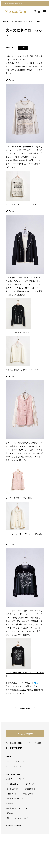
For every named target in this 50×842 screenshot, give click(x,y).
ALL (7, 761)
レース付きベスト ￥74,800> (19, 498)
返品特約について (13, 813)
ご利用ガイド (11, 794)
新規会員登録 (28, 794)
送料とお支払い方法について (17, 818)
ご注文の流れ (30, 789)
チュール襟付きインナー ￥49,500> (22, 370)
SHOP (21, 779)
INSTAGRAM (16, 748)
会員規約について (13, 803)
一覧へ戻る (25, 708)
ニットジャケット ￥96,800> (19, 332)
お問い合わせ (27, 733)
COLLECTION (11, 766)
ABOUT (9, 779)
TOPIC (27, 784)
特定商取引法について (14, 808)
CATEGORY (21, 761)
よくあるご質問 (12, 789)
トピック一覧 (17, 22)
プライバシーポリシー (14, 799)
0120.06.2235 (16, 743)
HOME (5, 22)
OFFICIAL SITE (12, 784)
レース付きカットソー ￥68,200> (21, 204)
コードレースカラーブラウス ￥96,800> (24, 534)
